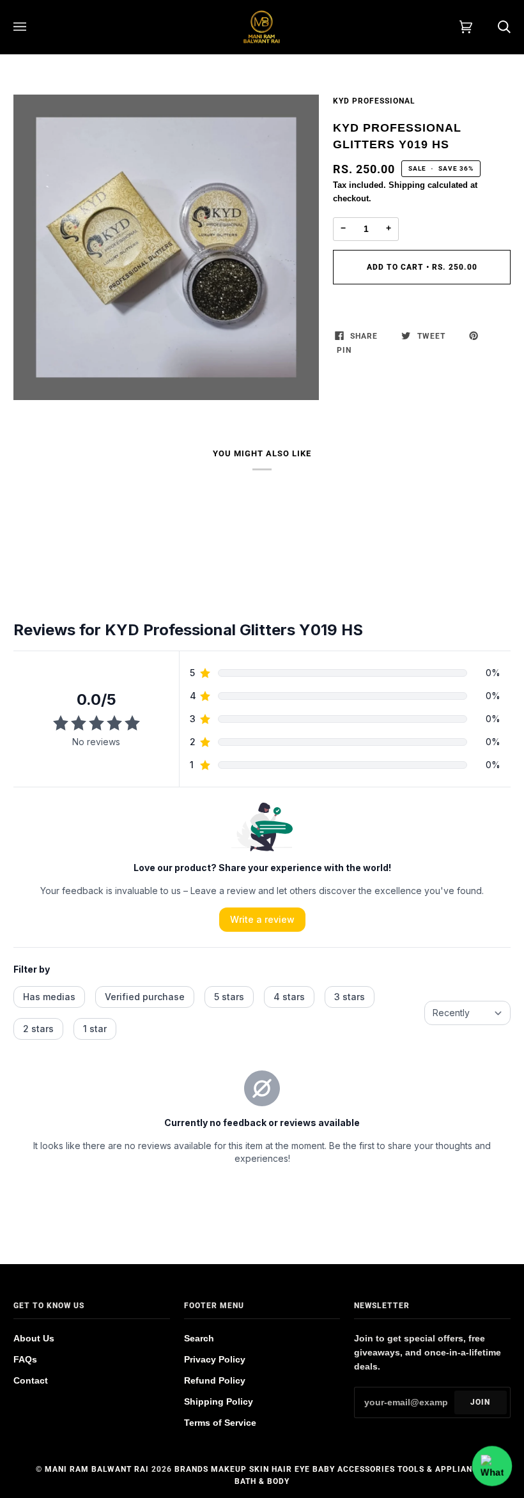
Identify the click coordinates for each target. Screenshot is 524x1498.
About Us (33, 1338)
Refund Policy (214, 1381)
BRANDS (191, 1469)
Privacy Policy (214, 1359)
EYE (302, 1469)
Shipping (407, 185)
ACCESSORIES (366, 1469)
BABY (323, 1469)
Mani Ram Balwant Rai (97, 1469)
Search (199, 1338)
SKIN (259, 1469)
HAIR (282, 1469)
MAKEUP (229, 1469)
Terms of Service (220, 1423)
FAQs (25, 1359)
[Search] (491, 27)
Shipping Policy (218, 1402)
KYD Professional (374, 101)
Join (480, 1402)
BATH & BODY (262, 1481)
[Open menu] (32, 27)
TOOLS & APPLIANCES (442, 1469)
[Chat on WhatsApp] (492, 1466)
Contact (30, 1381)
